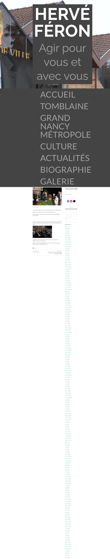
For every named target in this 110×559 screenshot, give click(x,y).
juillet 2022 (66, 314)
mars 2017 (66, 429)
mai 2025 (66, 253)
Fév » (76, 219)
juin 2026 (66, 230)
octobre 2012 (67, 524)
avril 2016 (66, 449)
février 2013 (67, 517)
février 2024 (67, 280)
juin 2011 (66, 553)
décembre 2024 (67, 262)
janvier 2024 (67, 282)
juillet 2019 (66, 379)
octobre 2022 (67, 309)
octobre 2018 (67, 395)
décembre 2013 (67, 499)
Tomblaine (64, 106)
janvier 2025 (67, 260)
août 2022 (66, 312)
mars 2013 (66, 515)
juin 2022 (66, 316)
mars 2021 (66, 343)
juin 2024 (66, 273)
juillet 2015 (66, 465)
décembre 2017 (67, 413)
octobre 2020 (67, 352)
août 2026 (66, 226)
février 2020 (67, 366)
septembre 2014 (67, 483)
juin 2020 (66, 359)
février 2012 (67, 539)
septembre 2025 (67, 246)
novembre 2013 (67, 501)
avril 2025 (66, 255)
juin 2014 (66, 488)
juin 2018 (66, 402)
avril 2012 (66, 535)
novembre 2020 (67, 350)
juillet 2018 (66, 400)
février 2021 (67, 345)
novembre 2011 (67, 544)
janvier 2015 (67, 476)
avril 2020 (66, 363)
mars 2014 (66, 494)
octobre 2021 (67, 330)
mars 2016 (66, 451)
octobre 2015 (67, 460)
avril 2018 (66, 406)
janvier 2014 (67, 497)
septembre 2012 (67, 526)
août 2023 (66, 291)
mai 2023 (66, 296)
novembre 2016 (67, 436)
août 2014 (66, 485)
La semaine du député (36, 251)
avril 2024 (66, 276)
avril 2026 (66, 233)
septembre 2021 (67, 332)
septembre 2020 (67, 354)
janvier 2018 (67, 411)
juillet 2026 (66, 228)
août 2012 (66, 528)
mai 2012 (66, 533)
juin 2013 (66, 510)
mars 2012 (66, 537)
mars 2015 (66, 472)
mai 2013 (66, 512)
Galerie (57, 181)
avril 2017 (66, 427)
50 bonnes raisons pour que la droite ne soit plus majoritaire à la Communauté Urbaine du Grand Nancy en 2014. (55, 252)
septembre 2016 (67, 440)
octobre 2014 (67, 481)
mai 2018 (66, 404)
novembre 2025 (67, 242)
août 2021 (66, 334)
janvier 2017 (67, 433)
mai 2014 (66, 490)
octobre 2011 (67, 546)
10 (71, 212)
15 (67, 214)
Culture (58, 146)
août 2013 (66, 506)
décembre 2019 (67, 370)
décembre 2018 (67, 391)
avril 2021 (66, 341)
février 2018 (67, 409)
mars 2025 (66, 257)
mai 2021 (66, 339)
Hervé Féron (62, 22)
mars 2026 (66, 235)
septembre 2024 (67, 267)
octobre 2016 (67, 438)
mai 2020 (66, 361)
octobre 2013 (67, 503)
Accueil (57, 94)
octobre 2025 (67, 244)
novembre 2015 (67, 458)
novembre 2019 (67, 372)
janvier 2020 (67, 368)
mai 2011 (66, 555)
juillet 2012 (66, 530)
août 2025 (66, 248)
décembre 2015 (67, 456)
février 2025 (67, 258)
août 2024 (66, 269)
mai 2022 (66, 318)
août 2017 (66, 420)
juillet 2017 (66, 422)
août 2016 (66, 442)
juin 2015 (66, 467)
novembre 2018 (67, 393)
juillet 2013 (66, 508)
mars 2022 (66, 321)
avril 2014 (66, 492)
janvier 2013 (67, 519)
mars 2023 (66, 300)
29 (67, 217)
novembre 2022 (67, 307)
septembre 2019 (67, 375)
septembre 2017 (67, 418)
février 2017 (67, 431)
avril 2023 (66, 298)
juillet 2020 (66, 357)
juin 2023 (66, 294)
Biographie (65, 169)
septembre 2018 (67, 397)
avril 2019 (66, 384)
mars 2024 (66, 278)
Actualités (65, 158)
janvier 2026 (67, 239)
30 (69, 217)
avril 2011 (66, 557)
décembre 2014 (67, 478)
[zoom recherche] (76, 189)
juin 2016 (66, 445)
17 (71, 214)
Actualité (35, 248)
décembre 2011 (67, 542)
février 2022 (67, 323)
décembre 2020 (67, 348)
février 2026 (67, 237)
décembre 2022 (67, 305)
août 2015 (66, 463)
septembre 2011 (67, 548)
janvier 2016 (67, 454)
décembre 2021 (67, 327)
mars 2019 (66, 386)
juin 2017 (66, 424)
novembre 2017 (67, 415)
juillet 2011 (66, 551)
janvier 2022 (67, 325)
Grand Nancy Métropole (65, 126)
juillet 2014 (66, 487)
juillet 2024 (66, 271)
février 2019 (67, 388)
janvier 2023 (67, 303)
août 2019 (66, 377)
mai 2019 (66, 382)
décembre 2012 (67, 521)
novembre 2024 (67, 264)
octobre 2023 (67, 287)
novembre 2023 (67, 285)
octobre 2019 (67, 373)
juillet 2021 (66, 336)
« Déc (66, 219)
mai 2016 (66, 447)
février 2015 (67, 474)
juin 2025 (66, 251)
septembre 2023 (67, 289)
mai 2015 (66, 469)
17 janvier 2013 (35, 207)
